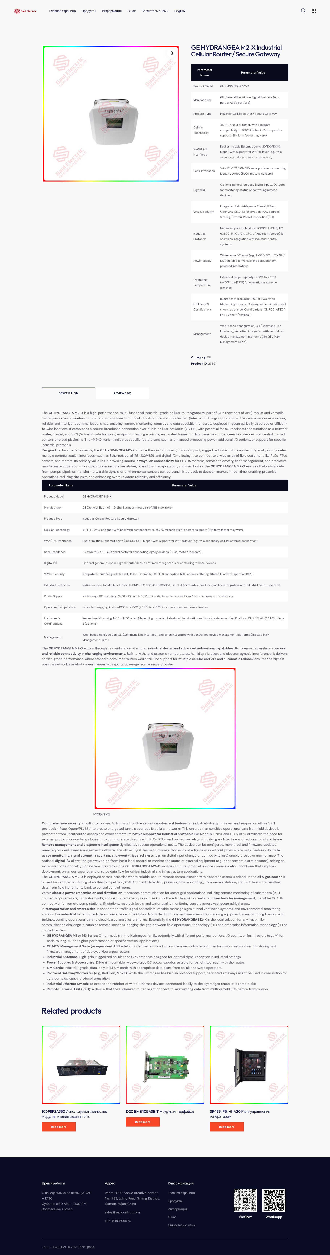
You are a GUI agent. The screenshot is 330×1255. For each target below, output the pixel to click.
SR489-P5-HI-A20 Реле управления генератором (240, 1114)
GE (209, 357)
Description (68, 393)
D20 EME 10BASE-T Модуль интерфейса (160, 1111)
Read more (58, 1127)
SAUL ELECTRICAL (54, 1247)
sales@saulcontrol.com (122, 1212)
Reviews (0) (122, 393)
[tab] (68, 393)
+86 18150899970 (118, 1221)
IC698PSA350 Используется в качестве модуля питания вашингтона (74, 1114)
